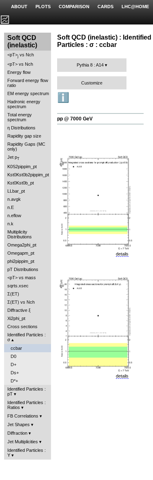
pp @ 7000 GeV (75, 119)
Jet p (13, 158)
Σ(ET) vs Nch (21, 302)
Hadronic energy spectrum (23, 104)
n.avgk (14, 199)
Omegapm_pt (20, 253)
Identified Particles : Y (26, 453)
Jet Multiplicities (22, 441)
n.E (10, 207)
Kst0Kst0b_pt (20, 182)
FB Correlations (22, 415)
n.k (10, 223)
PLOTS (43, 6)
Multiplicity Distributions (19, 234)
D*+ (14, 380)
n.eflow (14, 215)
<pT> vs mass (21, 277)
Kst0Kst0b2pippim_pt (28, 174)
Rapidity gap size (24, 135)
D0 (13, 356)
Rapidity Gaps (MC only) (26, 146)
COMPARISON (74, 6)
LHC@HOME (135, 6)
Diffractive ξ (19, 310)
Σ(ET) (13, 293)
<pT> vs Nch (20, 55)
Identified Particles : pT (26, 391)
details (122, 253)
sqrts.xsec (18, 285)
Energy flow (19, 72)
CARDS (105, 6)
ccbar (16, 348)
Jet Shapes (18, 424)
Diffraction (17, 433)
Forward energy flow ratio (27, 83)
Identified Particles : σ (26, 337)
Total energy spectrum (19, 117)
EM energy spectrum (28, 93)
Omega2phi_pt (21, 244)
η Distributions (21, 127)
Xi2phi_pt (16, 318)
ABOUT (19, 6)
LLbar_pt (16, 191)
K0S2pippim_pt (22, 166)
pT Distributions (22, 269)
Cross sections (22, 326)
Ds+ (15, 372)
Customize (91, 82)
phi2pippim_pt (20, 261)
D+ (13, 364)
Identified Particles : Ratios (26, 405)
